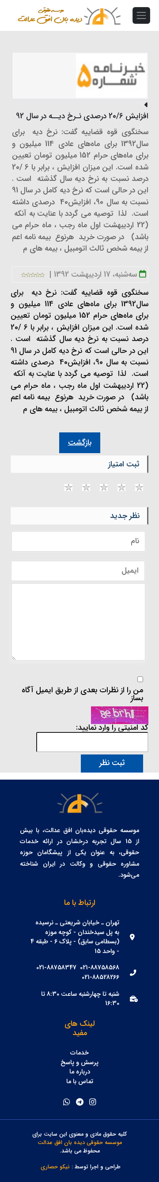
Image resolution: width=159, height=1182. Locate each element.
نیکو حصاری (55, 1167)
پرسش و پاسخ (79, 1063)
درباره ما (79, 1072)
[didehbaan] (102, 15)
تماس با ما (79, 1082)
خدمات (79, 1053)
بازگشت (79, 443)
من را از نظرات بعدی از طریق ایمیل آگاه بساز (82, 694)
